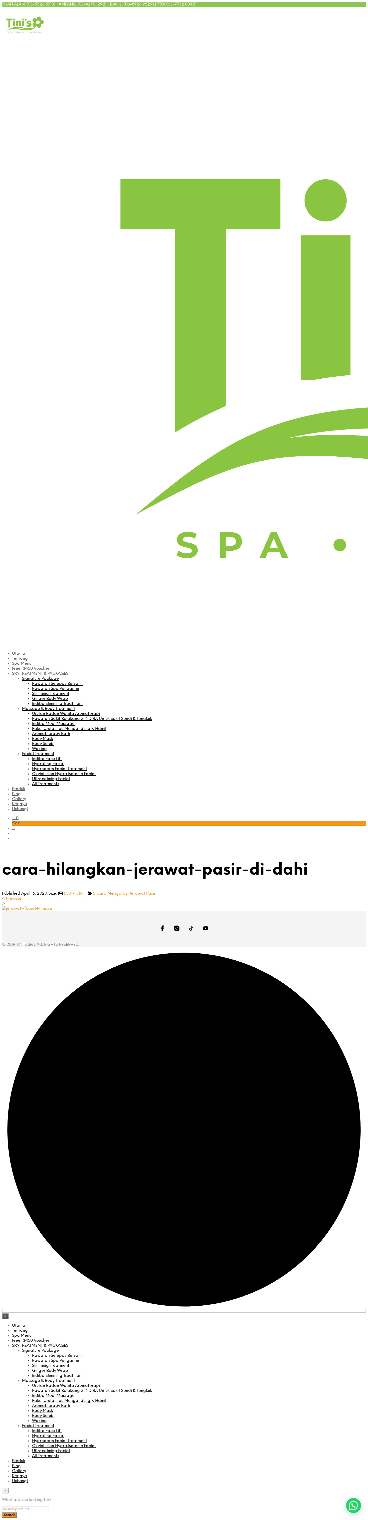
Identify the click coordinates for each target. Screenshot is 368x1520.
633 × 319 (73, 893)
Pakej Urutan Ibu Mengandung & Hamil (69, 729)
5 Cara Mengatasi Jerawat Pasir (124, 893)
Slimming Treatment (50, 694)
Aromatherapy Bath (51, 734)
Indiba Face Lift (47, 759)
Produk (18, 789)
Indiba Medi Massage (53, 724)
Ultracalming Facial (51, 779)
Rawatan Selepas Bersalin (57, 684)
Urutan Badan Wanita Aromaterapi (66, 714)
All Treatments (45, 784)
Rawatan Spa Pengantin (55, 689)
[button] (15, 818)
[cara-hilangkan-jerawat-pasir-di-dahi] (27, 908)
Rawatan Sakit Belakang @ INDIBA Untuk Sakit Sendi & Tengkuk (92, 719)
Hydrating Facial (48, 764)
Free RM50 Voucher (30, 668)
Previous (14, 898)
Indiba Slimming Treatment (57, 704)
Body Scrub (43, 744)
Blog (16, 794)
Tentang (20, 658)
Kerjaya (19, 804)
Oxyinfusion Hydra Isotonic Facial (64, 774)
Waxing (39, 749)
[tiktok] (356, 12)
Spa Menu (21, 663)
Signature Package (40, 679)
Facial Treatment (38, 754)
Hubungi (20, 809)
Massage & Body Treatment (48, 709)
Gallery (19, 799)
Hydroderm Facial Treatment (59, 769)
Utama (18, 653)
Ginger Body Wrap (50, 699)
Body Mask (42, 739)
